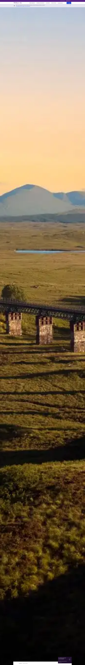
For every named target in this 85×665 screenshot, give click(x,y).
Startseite (20, 663)
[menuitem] (32, 3)
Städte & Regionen (32, 2)
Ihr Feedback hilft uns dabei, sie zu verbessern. (23, 6)
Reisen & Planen (53, 2)
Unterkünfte (48, 2)
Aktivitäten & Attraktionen (40, 2)
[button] (70, 5)
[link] (69, 3)
